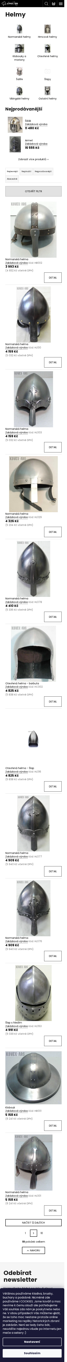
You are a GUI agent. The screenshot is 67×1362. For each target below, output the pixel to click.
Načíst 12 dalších (33, 1222)
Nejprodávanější (43, 171)
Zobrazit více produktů (32, 159)
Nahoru (35, 1250)
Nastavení (32, 1342)
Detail (53, 277)
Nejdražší (26, 171)
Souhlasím (32, 1353)
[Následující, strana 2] (33, 1233)
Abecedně (12, 178)
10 (42, 1233)
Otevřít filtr (33, 191)
